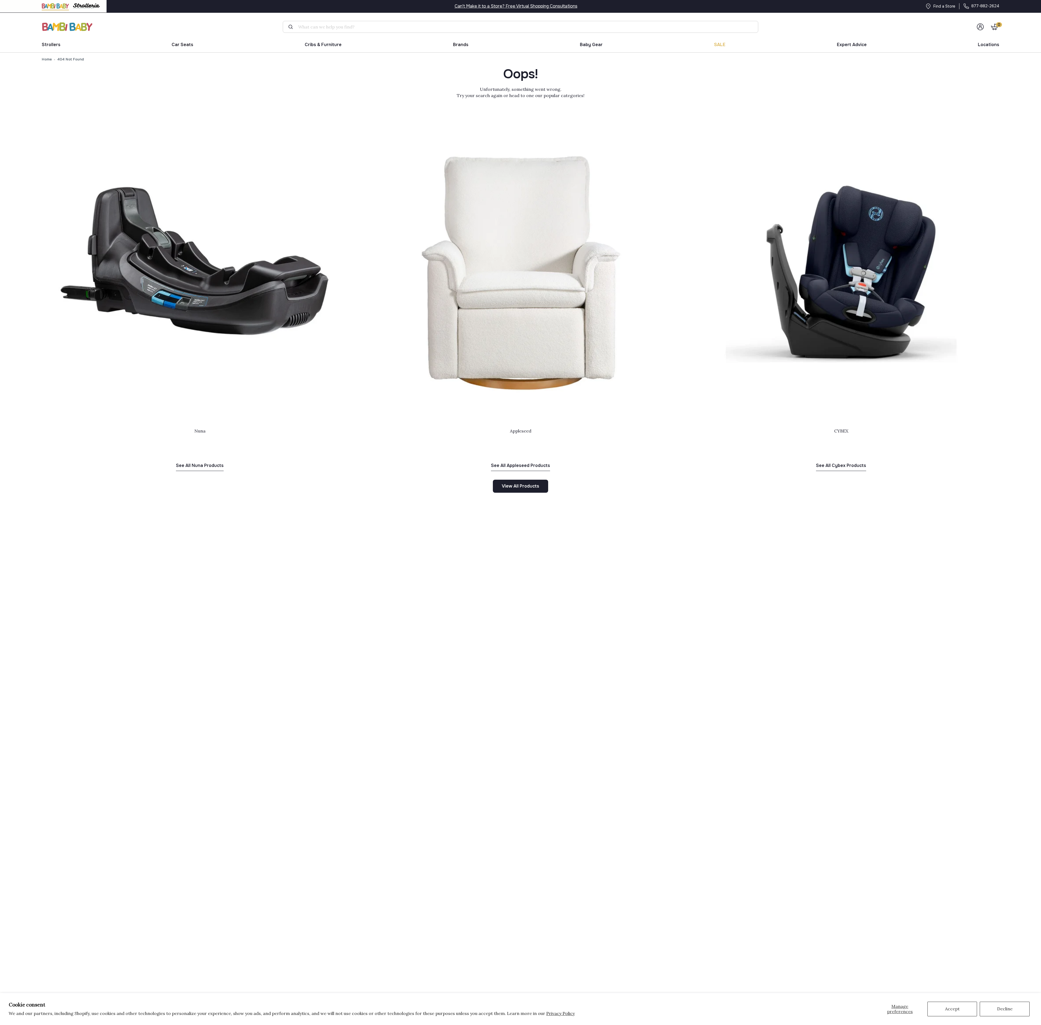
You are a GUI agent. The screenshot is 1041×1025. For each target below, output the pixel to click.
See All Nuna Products (200, 465)
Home (47, 59)
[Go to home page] (67, 26)
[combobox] (522, 26)
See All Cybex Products (841, 465)
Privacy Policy (560, 1013)
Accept (952, 1008)
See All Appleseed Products (520, 465)
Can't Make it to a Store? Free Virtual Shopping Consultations (516, 6)
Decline (1005, 1008)
